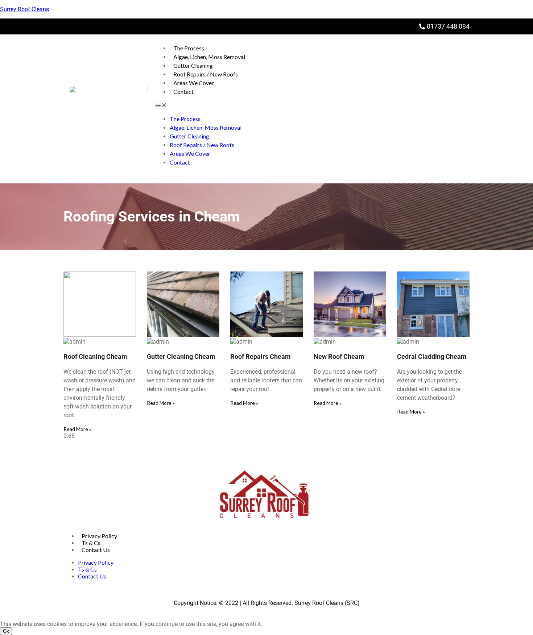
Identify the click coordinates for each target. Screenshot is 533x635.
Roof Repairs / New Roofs (205, 74)
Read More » (77, 429)
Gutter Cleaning (193, 65)
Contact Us (96, 549)
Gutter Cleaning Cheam (181, 356)
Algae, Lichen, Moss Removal (209, 56)
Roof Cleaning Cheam (95, 356)
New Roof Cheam (339, 356)
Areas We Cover (193, 82)
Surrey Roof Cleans (24, 9)
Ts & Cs (91, 542)
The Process (188, 48)
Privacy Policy (99, 535)
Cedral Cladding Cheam (432, 356)
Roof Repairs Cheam (260, 356)
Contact (183, 91)
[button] (312, 105)
